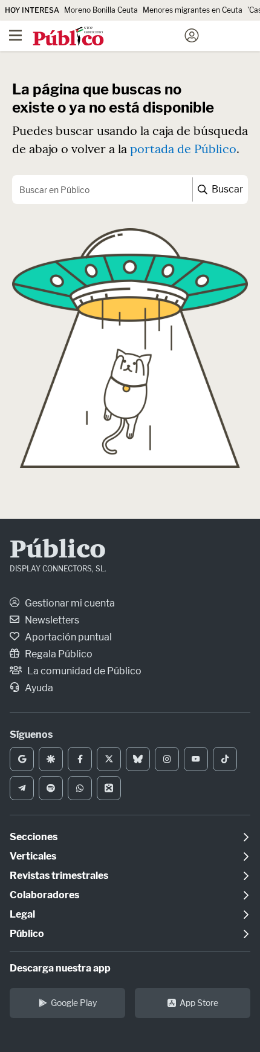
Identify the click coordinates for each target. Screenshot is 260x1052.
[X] (109, 759)
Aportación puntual (67, 637)
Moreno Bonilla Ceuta (101, 10)
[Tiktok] (225, 759)
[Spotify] (51, 788)
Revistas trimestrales (59, 875)
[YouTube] (196, 759)
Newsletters (51, 620)
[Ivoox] (109, 788)
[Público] (108, 37)
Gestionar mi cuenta (69, 603)
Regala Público (58, 654)
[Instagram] (167, 759)
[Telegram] (22, 788)
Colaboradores (44, 895)
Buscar (226, 189)
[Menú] (15, 36)
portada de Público (183, 148)
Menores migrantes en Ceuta (192, 10)
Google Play (74, 1003)
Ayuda (38, 688)
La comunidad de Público (83, 671)
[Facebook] (80, 759)
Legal (22, 914)
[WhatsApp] (80, 788)
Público (58, 551)
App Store (199, 1003)
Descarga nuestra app (60, 968)
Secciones (33, 837)
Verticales (33, 856)
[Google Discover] (51, 759)
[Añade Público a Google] (22, 759)
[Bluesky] (138, 759)
